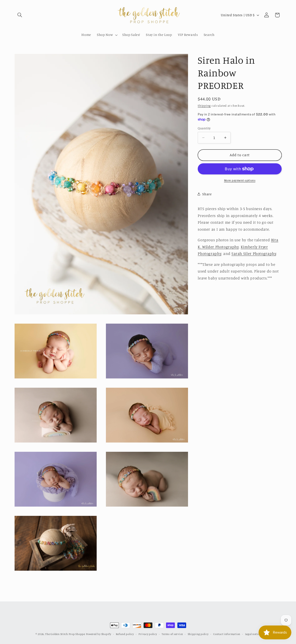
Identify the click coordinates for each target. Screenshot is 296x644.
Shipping (204, 105)
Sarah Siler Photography (253, 253)
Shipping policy (198, 634)
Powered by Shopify (98, 634)
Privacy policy (148, 634)
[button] (20, 15)
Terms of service (172, 634)
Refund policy (125, 634)
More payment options (240, 180)
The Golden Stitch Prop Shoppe (65, 634)
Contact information (226, 634)
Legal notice (253, 634)
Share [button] (207, 194)
